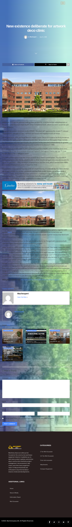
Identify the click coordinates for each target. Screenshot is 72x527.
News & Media (14, 493)
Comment (6, 378)
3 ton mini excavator (46, 460)
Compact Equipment (46, 469)
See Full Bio (21, 297)
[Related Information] (36, 185)
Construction (8, 330)
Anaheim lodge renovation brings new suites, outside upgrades (58, 337)
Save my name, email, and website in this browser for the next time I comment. (29, 418)
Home (11, 488)
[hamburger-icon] (63, 3)
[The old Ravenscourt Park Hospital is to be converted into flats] (36, 95)
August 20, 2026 (55, 341)
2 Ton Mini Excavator (46, 451)
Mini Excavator (14, 501)
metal (10, 232)
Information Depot (15, 497)
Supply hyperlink (8, 288)
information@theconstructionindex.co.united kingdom (40, 280)
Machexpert (33, 37)
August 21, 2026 (8, 341)
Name (4, 401)
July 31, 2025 (43, 37)
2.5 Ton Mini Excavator (47, 456)
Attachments (44, 464)
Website (40, 410)
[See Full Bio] (27, 297)
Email (4, 410)
